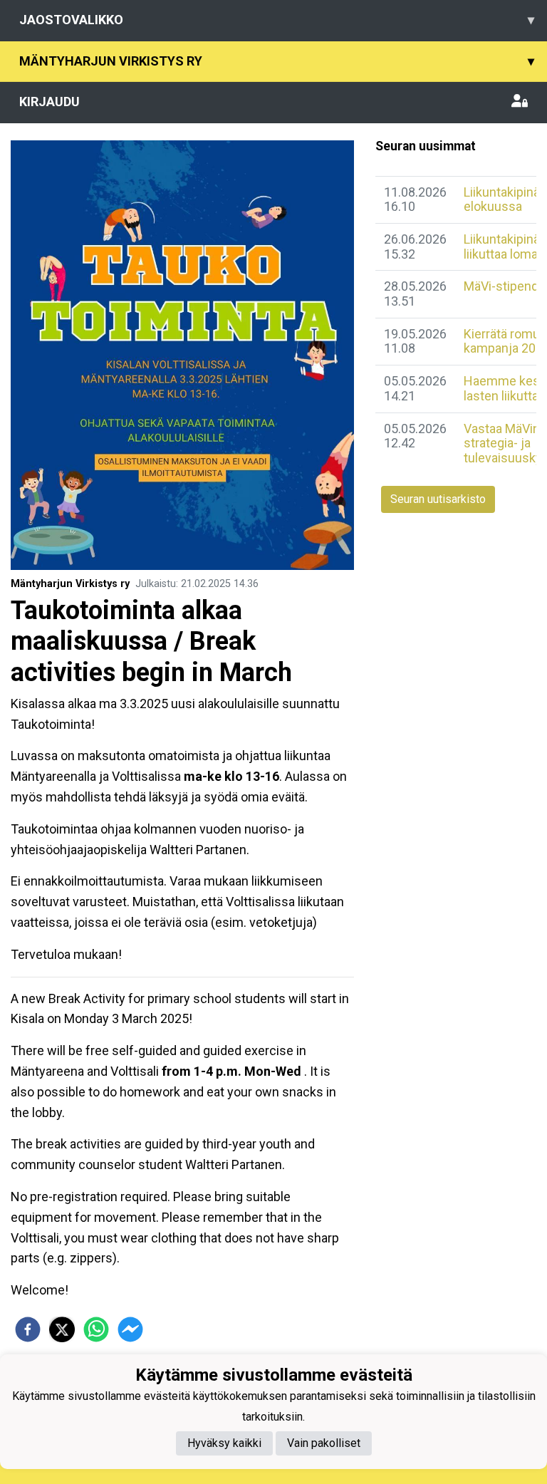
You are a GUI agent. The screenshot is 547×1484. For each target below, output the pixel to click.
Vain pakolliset (323, 1443)
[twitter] (62, 1329)
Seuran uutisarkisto (438, 499)
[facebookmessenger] (130, 1329)
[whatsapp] (96, 1329)
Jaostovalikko (276, 19)
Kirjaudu (49, 101)
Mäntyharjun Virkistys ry (276, 60)
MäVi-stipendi (502, 286)
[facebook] (28, 1329)
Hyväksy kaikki (224, 1443)
